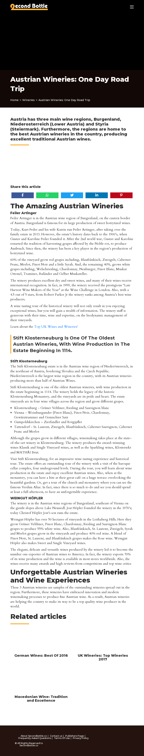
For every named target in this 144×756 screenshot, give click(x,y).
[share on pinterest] (121, 195)
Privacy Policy (81, 738)
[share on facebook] (22, 195)
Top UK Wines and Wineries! (55, 326)
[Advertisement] (72, 42)
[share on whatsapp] (47, 195)
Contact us (56, 735)
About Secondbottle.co (34, 735)
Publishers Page (74, 735)
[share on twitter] (72, 195)
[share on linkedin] (97, 195)
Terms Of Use (62, 738)
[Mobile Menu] (132, 7)
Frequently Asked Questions (34, 738)
